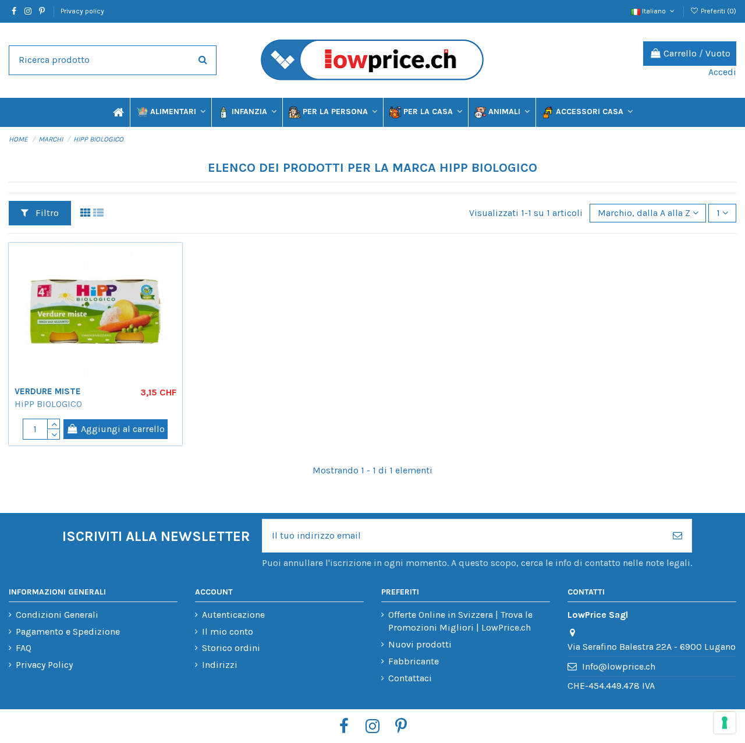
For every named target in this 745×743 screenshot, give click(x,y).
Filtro (46, 212)
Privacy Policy (44, 664)
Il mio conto (227, 631)
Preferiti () (717, 11)
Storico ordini (231, 647)
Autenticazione (233, 614)
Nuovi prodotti (420, 644)
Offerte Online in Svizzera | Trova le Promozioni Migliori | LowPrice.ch (460, 621)
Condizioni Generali (57, 614)
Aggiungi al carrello (123, 428)
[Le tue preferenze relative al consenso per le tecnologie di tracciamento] (725, 723)
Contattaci (410, 678)
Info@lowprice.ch (618, 666)
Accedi (722, 71)
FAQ (23, 647)
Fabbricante (413, 661)
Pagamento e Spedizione (68, 631)
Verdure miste (48, 391)
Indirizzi (219, 664)
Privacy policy (82, 11)
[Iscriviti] (677, 535)
